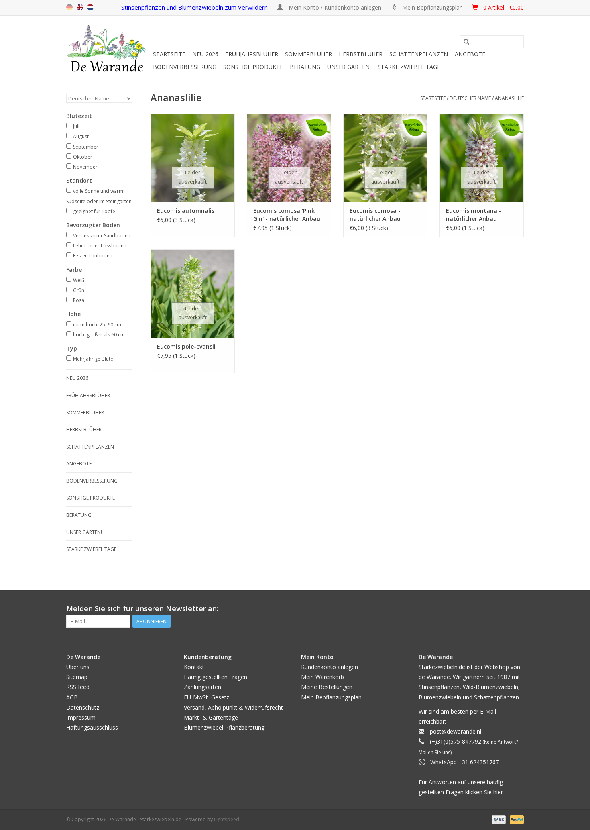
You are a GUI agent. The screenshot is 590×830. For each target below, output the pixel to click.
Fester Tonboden (92, 255)
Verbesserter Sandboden (101, 235)
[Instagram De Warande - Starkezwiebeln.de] (517, 608)
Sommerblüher (308, 54)
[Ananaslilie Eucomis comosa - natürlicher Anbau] (385, 158)
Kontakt (194, 667)
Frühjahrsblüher (251, 54)
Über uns (78, 667)
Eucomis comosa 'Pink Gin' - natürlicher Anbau (286, 214)
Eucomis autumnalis (185, 210)
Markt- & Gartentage (211, 717)
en (80, 7)
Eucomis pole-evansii (186, 346)
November (85, 166)
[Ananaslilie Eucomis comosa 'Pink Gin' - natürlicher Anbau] (289, 158)
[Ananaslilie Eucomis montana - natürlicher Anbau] (481, 158)
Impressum (81, 717)
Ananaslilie (509, 98)
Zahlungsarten (202, 687)
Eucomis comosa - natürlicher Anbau (375, 214)
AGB (72, 697)
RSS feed (78, 687)
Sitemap (76, 677)
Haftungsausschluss (92, 727)
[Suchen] (466, 42)
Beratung (305, 67)
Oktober (82, 156)
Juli (76, 126)
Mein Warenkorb (322, 677)
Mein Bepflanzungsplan (331, 697)
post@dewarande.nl (455, 731)
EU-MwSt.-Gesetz (206, 697)
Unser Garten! (349, 67)
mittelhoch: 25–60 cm (97, 324)
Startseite (169, 54)
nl (90, 7)
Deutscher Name (470, 98)
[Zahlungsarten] (498, 819)
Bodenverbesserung (184, 67)
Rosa (78, 300)
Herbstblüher (360, 54)
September (85, 146)
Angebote (470, 54)
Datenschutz (82, 707)
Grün (78, 290)
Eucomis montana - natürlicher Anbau (473, 214)
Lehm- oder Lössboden (99, 245)
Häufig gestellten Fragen (215, 677)
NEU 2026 (205, 54)
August (81, 136)
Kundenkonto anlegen (329, 667)
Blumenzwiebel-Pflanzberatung (224, 727)
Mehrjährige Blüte (93, 358)
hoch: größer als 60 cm (99, 334)
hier (498, 792)
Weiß (78, 280)
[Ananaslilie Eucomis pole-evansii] (193, 293)
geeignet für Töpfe (94, 211)
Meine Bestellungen (326, 687)
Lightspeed (226, 819)
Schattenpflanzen (418, 54)
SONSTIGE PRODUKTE (253, 67)
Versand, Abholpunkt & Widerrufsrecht (233, 707)
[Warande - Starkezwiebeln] (108, 48)
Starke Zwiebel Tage (409, 67)
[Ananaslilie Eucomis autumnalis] (193, 158)
